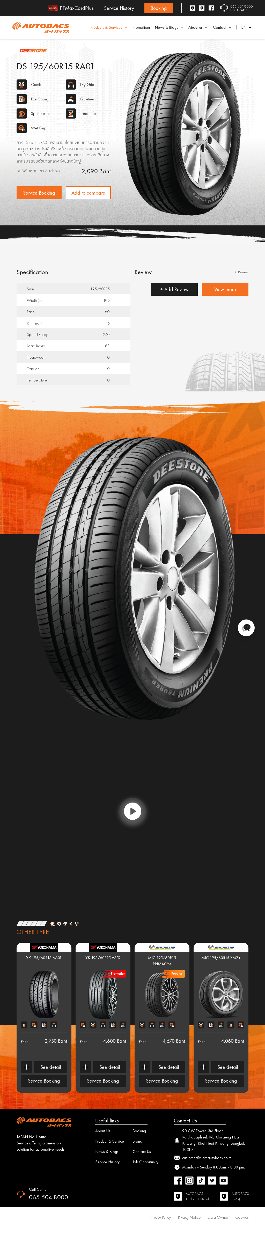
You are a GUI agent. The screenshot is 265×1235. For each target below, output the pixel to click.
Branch (138, 1141)
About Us (102, 1131)
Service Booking (39, 192)
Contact (219, 27)
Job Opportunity (145, 1162)
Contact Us (141, 1151)
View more (225, 289)
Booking (159, 8)
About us (195, 27)
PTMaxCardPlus (77, 8)
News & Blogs (166, 27)
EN (243, 27)
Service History (119, 8)
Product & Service (109, 1141)
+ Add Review (174, 289)
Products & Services (106, 27)
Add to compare (88, 192)
